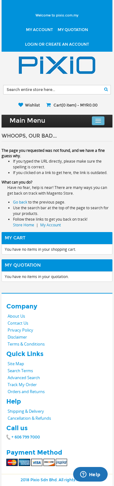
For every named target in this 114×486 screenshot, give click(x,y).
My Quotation (73, 30)
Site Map (16, 363)
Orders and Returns (26, 391)
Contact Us (18, 323)
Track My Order (22, 384)
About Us (16, 316)
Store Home (23, 225)
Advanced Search (24, 377)
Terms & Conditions (26, 344)
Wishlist (32, 105)
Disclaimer (17, 337)
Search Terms (20, 370)
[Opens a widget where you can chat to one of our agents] (90, 475)
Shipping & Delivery (26, 411)
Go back (20, 202)
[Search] (106, 89)
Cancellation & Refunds (29, 418)
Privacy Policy (20, 330)
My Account (39, 30)
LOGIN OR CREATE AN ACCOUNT (57, 44)
